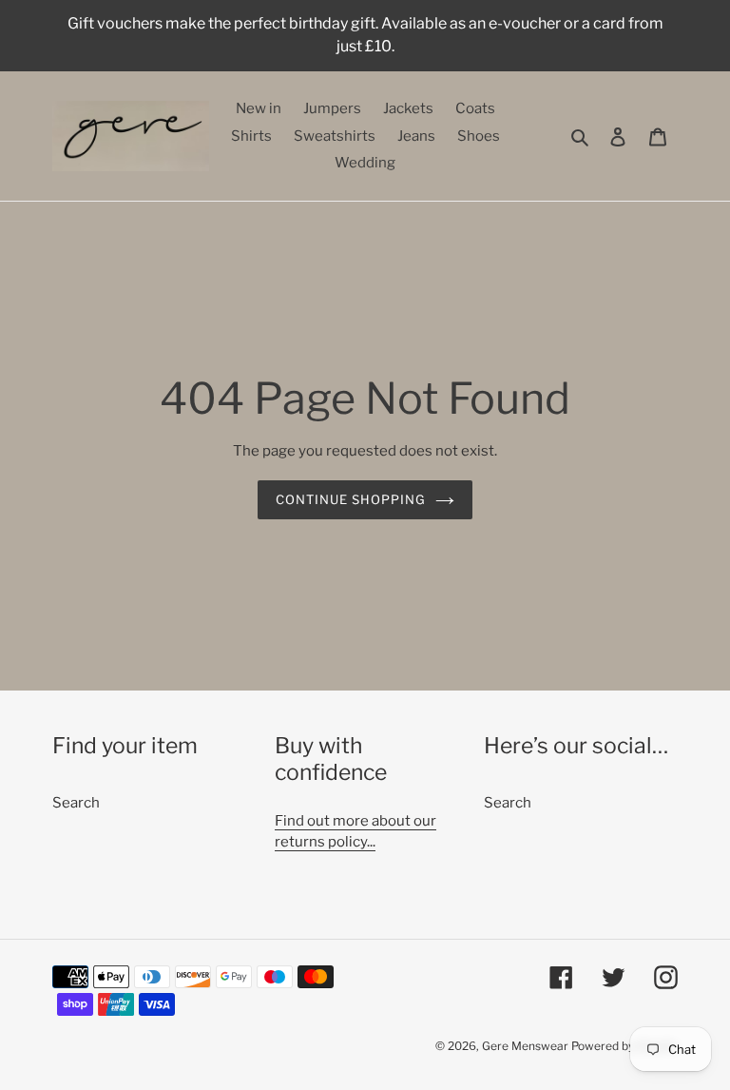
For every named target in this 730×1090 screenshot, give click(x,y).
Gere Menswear (525, 1046)
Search (76, 802)
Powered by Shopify (624, 1046)
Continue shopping (351, 499)
